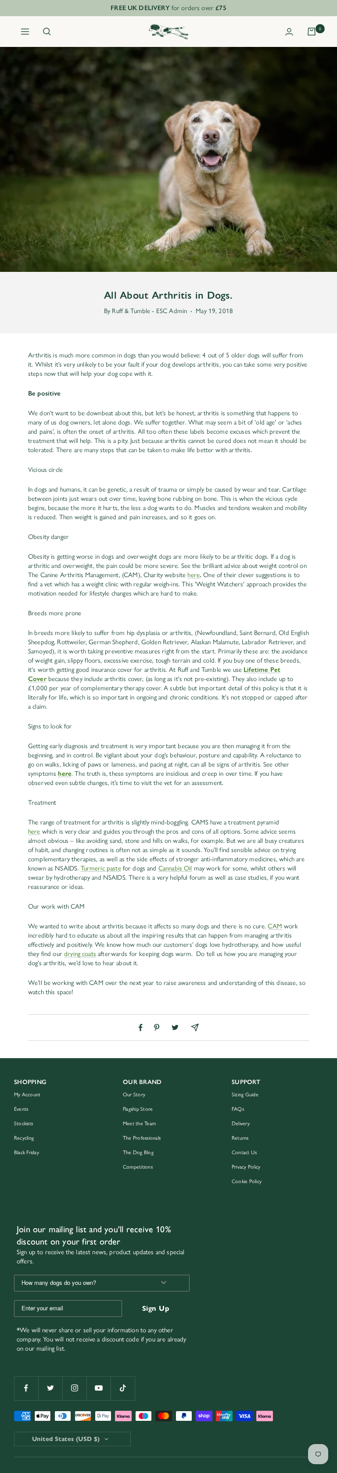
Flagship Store (138, 1109)
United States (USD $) (66, 1439)
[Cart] (312, 32)
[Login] (289, 32)
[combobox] (82, 1283)
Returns (240, 1138)
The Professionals (142, 1138)
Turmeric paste (101, 868)
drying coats (80, 954)
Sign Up (155, 1308)
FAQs (238, 1109)
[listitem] (141, 1027)
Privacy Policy (246, 1167)
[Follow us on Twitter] (50, 1388)
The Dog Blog (138, 1152)
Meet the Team (139, 1123)
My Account (27, 1094)
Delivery (241, 1123)
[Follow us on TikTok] (123, 1388)
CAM (275, 926)
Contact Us (244, 1152)
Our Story (134, 1094)
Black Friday (26, 1152)
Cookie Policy (247, 1181)
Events (21, 1109)
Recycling (24, 1138)
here (193, 575)
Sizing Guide (245, 1094)
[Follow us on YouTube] (98, 1388)
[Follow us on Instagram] (74, 1388)
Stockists (23, 1123)
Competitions (138, 1167)
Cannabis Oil (175, 868)
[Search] (47, 32)
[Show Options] (164, 1283)
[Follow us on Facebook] (26, 1388)
